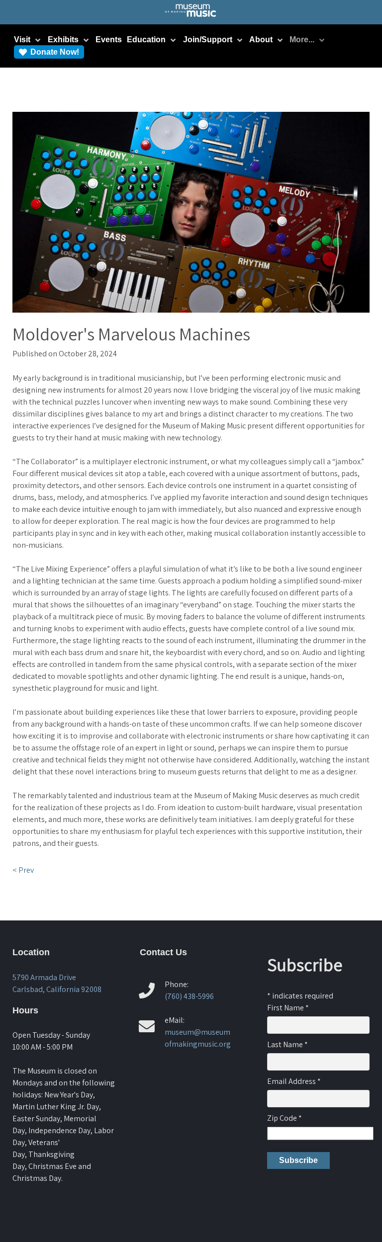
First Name (288, 1007)
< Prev (23, 870)
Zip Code (284, 1118)
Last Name (287, 1044)
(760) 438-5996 (189, 996)
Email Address (294, 1081)
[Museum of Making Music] (191, 16)
